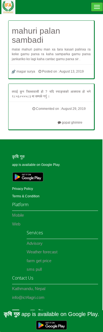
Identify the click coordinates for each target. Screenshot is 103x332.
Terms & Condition (26, 196)
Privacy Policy (22, 189)
